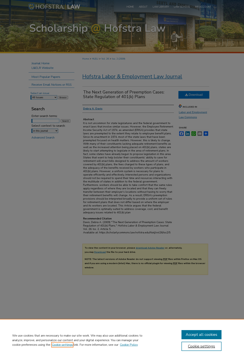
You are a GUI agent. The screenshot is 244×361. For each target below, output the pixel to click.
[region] (122, 340)
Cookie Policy (129, 345)
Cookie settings (62, 345)
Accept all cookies (201, 334)
